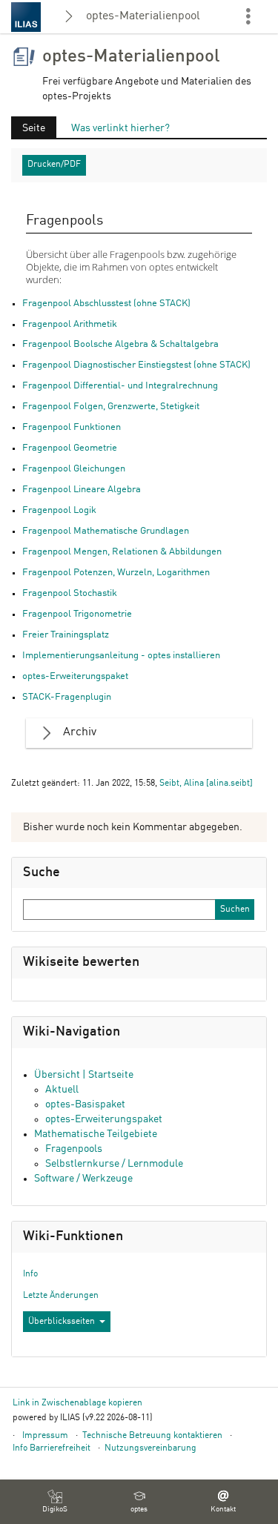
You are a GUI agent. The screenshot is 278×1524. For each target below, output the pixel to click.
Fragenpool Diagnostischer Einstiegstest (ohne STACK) (136, 365)
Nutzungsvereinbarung (150, 1448)
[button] (139, 733)
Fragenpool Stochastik (69, 593)
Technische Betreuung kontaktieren (152, 1435)
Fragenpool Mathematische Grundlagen (105, 531)
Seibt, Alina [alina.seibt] (206, 783)
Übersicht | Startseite (83, 1075)
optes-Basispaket (85, 1104)
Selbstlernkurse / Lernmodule (114, 1164)
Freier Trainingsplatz (65, 635)
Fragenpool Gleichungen (73, 469)
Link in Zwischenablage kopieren (77, 1403)
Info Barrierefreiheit (51, 1448)
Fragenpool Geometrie (69, 448)
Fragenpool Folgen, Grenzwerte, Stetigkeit (110, 406)
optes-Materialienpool (143, 16)
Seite (28, 130)
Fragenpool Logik (59, 510)
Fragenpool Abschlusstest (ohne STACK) (106, 303)
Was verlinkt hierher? (120, 128)
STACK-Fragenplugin (66, 697)
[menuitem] (55, 1502)
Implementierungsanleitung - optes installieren (121, 655)
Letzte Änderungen (61, 1295)
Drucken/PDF (54, 164)
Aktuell (62, 1089)
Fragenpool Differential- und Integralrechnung (120, 386)
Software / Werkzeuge (83, 1178)
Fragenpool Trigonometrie (77, 614)
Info (30, 1274)
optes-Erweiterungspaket (75, 676)
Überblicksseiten (61, 1321)
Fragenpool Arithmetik (69, 324)
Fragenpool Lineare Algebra (81, 489)
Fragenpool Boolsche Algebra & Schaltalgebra (120, 344)
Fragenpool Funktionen (71, 427)
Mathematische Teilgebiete (95, 1134)
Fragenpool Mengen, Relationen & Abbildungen (122, 552)
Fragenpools (73, 1149)
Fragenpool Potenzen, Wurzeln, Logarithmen (116, 572)
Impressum (45, 1435)
